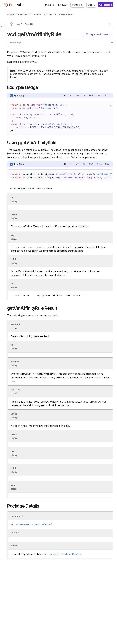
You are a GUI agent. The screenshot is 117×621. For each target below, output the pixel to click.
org (13, 235)
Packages (22, 14)
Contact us (77, 4)
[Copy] (110, 105)
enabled (15, 324)
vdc (13, 283)
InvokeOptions (106, 174)
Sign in (91, 4)
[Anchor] (64, 34)
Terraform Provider (67, 554)
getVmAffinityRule (64, 14)
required (15, 389)
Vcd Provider (36, 14)
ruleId (14, 259)
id (12, 197)
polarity (15, 361)
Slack (51, 4)
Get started (105, 4)
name (14, 214)
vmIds (14, 414)
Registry (11, 14)
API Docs (48, 14)
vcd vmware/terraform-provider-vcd (31, 524)
